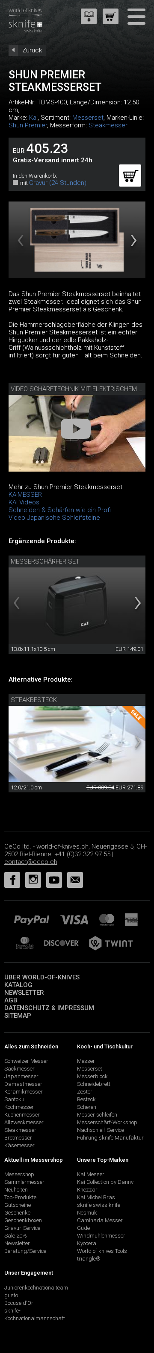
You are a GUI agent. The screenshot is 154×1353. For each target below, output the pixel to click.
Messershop (19, 1174)
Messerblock (92, 1076)
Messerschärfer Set (45, 561)
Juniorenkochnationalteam (36, 1287)
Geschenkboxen (23, 1220)
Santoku (14, 1099)
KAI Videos (24, 502)
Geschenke (17, 1212)
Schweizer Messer (26, 1061)
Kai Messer (90, 1174)
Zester (84, 1091)
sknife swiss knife (98, 1205)
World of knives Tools (102, 1251)
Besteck (86, 1099)
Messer (86, 1061)
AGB (11, 1000)
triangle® (89, 1258)
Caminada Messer (100, 1220)
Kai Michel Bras (96, 1197)
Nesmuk (87, 1212)
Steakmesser (108, 125)
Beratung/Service (25, 1251)
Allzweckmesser (24, 1122)
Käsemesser (19, 1145)
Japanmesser (21, 1076)
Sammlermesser (24, 1182)
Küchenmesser (22, 1114)
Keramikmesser (23, 1091)
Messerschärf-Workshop (107, 1122)
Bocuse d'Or (18, 1303)
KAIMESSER (25, 494)
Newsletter (24, 992)
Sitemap (17, 1015)
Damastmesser (23, 1084)
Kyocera (86, 1243)
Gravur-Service (22, 1228)
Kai (33, 117)
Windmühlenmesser (101, 1235)
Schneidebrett (93, 1084)
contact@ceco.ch (30, 862)
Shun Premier (28, 125)
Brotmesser (18, 1137)
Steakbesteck (34, 700)
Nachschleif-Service (100, 1130)
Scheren (86, 1107)
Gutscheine (17, 1205)
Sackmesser (19, 1068)
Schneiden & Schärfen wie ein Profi (60, 510)
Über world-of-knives (42, 977)
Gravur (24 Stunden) (57, 183)
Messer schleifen (97, 1114)
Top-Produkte (20, 1197)
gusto (11, 1295)
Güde (83, 1228)
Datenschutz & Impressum (49, 1008)
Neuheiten (16, 1189)
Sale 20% (15, 1235)
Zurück (32, 50)
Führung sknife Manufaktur (110, 1137)
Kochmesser (19, 1107)
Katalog (18, 985)
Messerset (88, 117)
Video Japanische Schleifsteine (54, 517)
